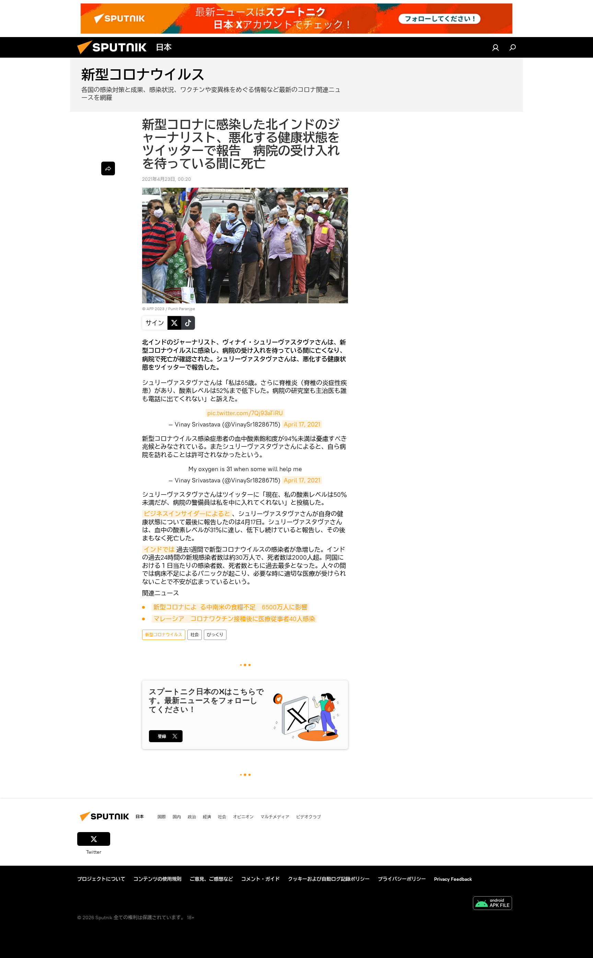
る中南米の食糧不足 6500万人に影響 (253, 607)
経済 (207, 817)
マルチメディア (274, 817)
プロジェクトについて (101, 879)
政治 (192, 817)
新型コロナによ (175, 607)
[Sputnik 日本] (114, 56)
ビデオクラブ (308, 817)
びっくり (215, 634)
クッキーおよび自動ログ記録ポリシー (329, 879)
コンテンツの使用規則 (157, 879)
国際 (162, 817)
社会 (194, 634)
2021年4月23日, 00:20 (166, 179)
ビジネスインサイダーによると (187, 514)
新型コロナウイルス (163, 634)
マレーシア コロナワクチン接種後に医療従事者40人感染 (234, 619)
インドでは (159, 549)
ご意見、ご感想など (211, 879)
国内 (177, 817)
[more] (108, 168)
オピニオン (243, 817)
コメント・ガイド (260, 879)
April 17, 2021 (302, 424)
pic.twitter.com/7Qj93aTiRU (245, 413)
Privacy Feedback (453, 879)
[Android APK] (492, 904)
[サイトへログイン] (495, 47)
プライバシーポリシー (402, 879)
